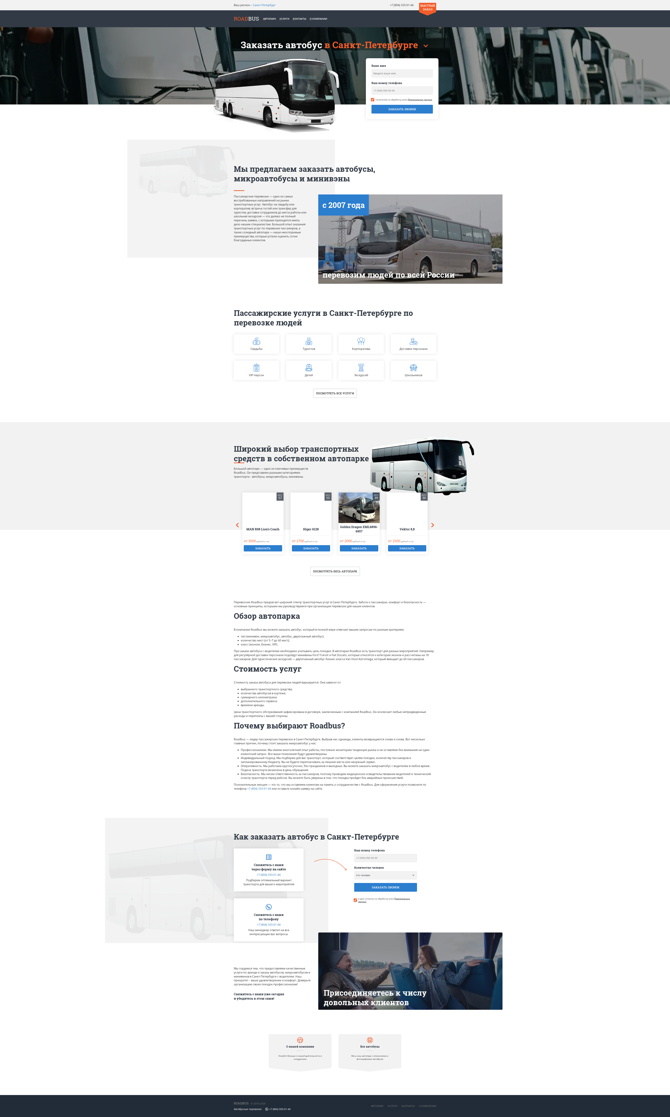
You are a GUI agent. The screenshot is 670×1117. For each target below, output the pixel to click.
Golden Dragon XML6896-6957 (359, 529)
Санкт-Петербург (264, 5)
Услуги (284, 18)
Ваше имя (378, 65)
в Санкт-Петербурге (372, 45)
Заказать (263, 548)
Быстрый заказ (427, 7)
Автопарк (269, 18)
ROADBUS (241, 1103)
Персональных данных (420, 99)
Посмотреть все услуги (335, 393)
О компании (318, 18)
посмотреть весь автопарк (335, 571)
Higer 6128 (311, 529)
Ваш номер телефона (386, 83)
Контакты (299, 18)
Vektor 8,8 (407, 529)
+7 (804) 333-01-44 (402, 5)
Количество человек (369, 867)
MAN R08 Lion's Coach (262, 529)
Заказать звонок (402, 109)
